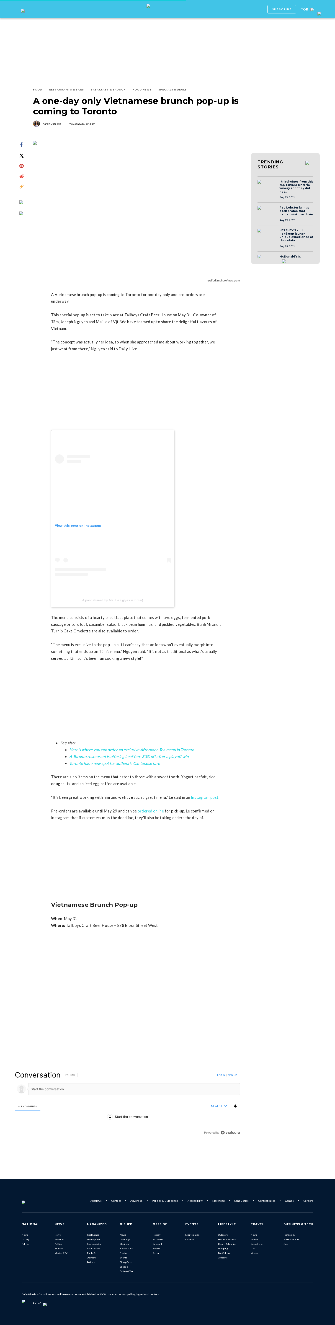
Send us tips (241, 1200)
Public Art (92, 1253)
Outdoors (223, 1234)
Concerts (189, 1239)
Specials (124, 1266)
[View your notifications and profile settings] (235, 1106)
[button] (267, 186)
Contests (222, 1257)
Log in (221, 1075)
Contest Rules (266, 1200)
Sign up (232, 1075)
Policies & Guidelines (165, 1200)
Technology (289, 1234)
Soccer (156, 1253)
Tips (253, 1248)
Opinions (91, 1257)
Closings (124, 1244)
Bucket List (257, 1244)
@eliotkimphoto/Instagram (223, 280)
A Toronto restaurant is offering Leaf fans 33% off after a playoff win (128, 756)
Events (123, 1257)
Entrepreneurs (291, 1239)
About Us (96, 1200)
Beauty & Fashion (227, 1244)
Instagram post (205, 797)
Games (289, 1200)
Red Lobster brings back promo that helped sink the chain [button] (296, 211)
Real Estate (93, 1234)
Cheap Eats (125, 1262)
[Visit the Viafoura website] (230, 1132)
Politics (25, 1244)
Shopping (223, 1248)
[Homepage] (31, 1200)
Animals (58, 1248)
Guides (254, 1239)
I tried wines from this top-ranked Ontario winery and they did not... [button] (296, 186)
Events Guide (192, 1234)
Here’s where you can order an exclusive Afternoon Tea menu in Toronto (131, 749)
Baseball (157, 1244)
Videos (254, 1253)
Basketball (158, 1239)
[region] (127, 1103)
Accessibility (195, 1200)
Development (94, 1239)
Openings (125, 1239)
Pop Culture (224, 1253)
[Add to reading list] (21, 213)
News (25, 1234)
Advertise (136, 1200)
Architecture (93, 1248)
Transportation (94, 1244)
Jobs (285, 1244)
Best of (123, 1253)
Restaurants (126, 1248)
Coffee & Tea (126, 1271)
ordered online (151, 811)
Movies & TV (60, 1253)
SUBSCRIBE (281, 9)
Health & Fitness (227, 1239)
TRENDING (270, 165)
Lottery (25, 1239)
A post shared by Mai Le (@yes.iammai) (112, 600)
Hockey (156, 1234)
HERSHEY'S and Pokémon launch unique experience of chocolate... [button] (296, 235)
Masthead (218, 1200)
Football (157, 1248)
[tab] (27, 1106)
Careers (308, 1200)
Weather (59, 1239)
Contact (116, 1200)
